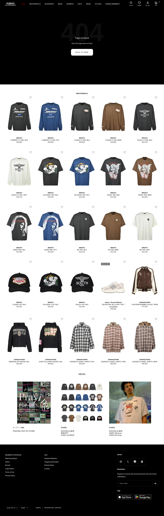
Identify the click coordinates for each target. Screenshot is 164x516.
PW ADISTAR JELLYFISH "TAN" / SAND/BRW (113, 306)
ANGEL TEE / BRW (144, 195)
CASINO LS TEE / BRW (113, 140)
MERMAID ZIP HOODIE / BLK (19, 362)
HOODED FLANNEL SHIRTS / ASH (82, 362)
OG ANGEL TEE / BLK (50, 195)
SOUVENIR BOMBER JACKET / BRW (145, 304)
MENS (60, 4)
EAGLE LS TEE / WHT (19, 195)
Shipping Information (51, 462)
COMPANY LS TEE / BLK (19, 140)
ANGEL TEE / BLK (113, 195)
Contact (47, 469)
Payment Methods (50, 458)
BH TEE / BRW (113, 250)
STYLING (98, 4)
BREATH (19, 138)
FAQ (45, 455)
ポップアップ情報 (18, 427)
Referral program (11, 458)
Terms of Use (9, 472)
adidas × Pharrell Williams (113, 302)
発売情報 (64, 427)
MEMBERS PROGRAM (13, 455)
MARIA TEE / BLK (19, 250)
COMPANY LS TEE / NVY (50, 140)
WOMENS (70, 4)
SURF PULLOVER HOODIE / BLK (50, 362)
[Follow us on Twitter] (127, 461)
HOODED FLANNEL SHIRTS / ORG (113, 362)
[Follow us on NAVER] (141, 461)
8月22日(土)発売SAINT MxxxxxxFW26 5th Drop (115, 433)
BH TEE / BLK (82, 250)
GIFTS (80, 4)
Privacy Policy (10, 476)
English (23, 507)
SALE (23, 4)
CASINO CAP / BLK (19, 304)
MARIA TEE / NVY (50, 250)
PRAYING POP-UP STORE (24, 431)
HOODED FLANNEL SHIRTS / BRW (144, 362)
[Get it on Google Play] (142, 496)
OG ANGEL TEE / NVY (82, 195)
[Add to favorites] (30, 97)
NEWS (88, 4)
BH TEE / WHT (145, 250)
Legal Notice (9, 469)
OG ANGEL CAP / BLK (50, 304)
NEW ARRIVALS (35, 4)
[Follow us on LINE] (134, 461)
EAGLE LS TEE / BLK (144, 140)
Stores (7, 462)
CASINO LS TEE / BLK (82, 140)
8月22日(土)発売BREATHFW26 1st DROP (67, 433)
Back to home (82, 52)
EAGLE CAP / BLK (82, 304)
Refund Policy (49, 465)
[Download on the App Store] (125, 496)
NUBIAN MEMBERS (112, 4)
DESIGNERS (49, 4)
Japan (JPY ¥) (11, 507)
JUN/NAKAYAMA (144, 302)
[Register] (155, 483)
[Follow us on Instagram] (120, 461)
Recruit (7, 465)
